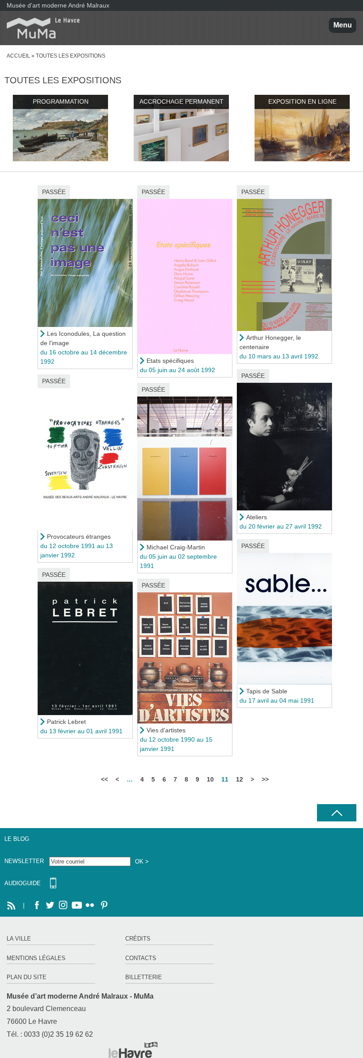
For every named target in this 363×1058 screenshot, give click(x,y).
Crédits (138, 938)
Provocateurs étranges (79, 536)
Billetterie (143, 977)
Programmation (61, 101)
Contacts (140, 958)
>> (265, 779)
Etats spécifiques (170, 360)
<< (104, 779)
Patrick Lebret (66, 721)
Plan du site (26, 977)
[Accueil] (40, 28)
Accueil (18, 56)
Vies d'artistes (166, 730)
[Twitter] (50, 906)
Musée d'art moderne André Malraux (58, 5)
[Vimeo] (76, 906)
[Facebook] (36, 906)
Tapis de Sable (266, 691)
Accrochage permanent (181, 101)
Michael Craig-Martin (176, 547)
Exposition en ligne (302, 101)
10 (210, 779)
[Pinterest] (103, 906)
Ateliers (256, 517)
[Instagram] (63, 906)
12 (239, 779)
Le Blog (16, 839)
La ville (19, 938)
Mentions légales (36, 958)
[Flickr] (90, 906)
